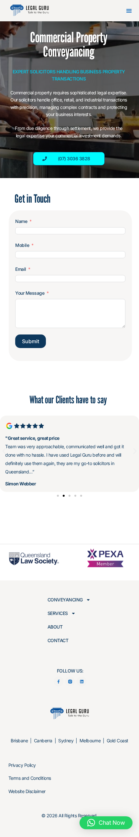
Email (20, 269)
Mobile (22, 245)
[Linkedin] (82, 681)
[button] (129, 10)
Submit (30, 341)
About (55, 627)
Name (21, 221)
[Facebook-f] (59, 681)
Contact (58, 640)
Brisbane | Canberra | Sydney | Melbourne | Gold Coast (69, 740)
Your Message (29, 293)
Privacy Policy (22, 765)
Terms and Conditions (29, 778)
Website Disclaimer (27, 791)
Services (58, 613)
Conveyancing (65, 600)
